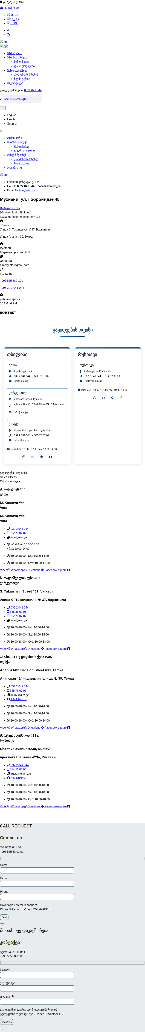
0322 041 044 (33, 90)
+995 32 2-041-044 (12, 287)
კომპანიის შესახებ (26, 74)
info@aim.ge (11, 7)
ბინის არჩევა (17, 57)
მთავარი (14, 53)
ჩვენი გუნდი (22, 78)
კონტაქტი (15, 83)
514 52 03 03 (112, 376)
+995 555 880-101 (11, 280)
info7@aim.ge (22, 440)
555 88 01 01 (41, 403)
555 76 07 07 (41, 435)
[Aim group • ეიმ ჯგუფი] (4, 41)
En (2, 108)
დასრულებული (24, 66)
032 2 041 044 (22, 376)
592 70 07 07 (41, 376)
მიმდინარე (21, 61)
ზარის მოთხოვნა (15, 99)
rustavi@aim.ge (93, 380)
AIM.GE (72, 817)
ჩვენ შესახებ (17, 70)
